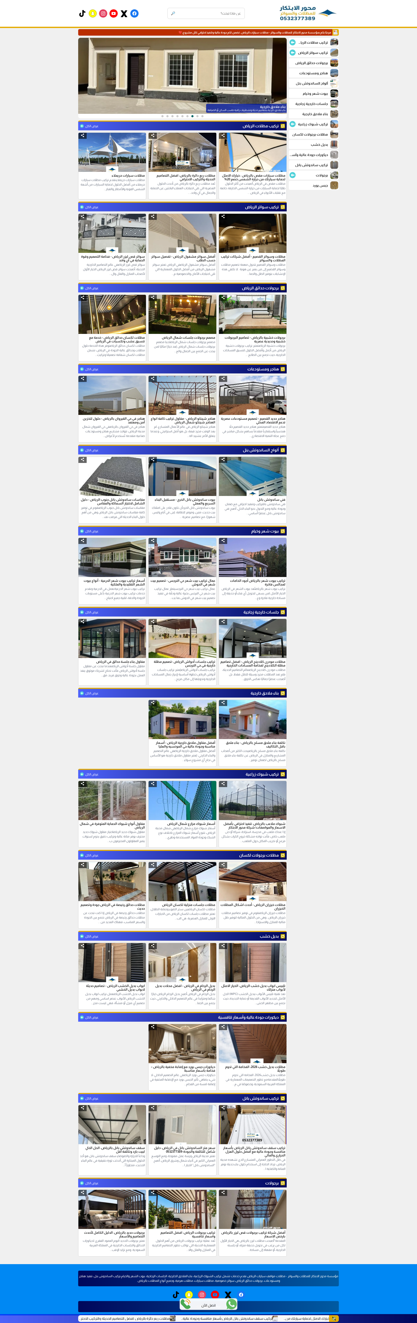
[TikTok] (82, 13)
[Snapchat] (93, 13)
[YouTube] (113, 13)
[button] (223, 136)
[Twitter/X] (124, 13)
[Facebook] (134, 13)
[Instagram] (103, 13)
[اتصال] (185, 1304)
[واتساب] (231, 1304)
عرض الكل (92, 126)
